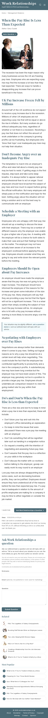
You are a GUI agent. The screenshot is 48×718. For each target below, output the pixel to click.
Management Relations (16, 13)
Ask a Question (8, 34)
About (9, 713)
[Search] (40, 5)
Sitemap (17, 715)
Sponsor (33, 715)
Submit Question (11, 609)
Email (22, 580)
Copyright (40, 713)
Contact (25, 715)
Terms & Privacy (28, 713)
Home (4, 13)
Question (5, 588)
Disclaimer (17, 713)
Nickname (5, 571)
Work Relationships (19, 3)
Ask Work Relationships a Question (29, 510)
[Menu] (44, 5)
